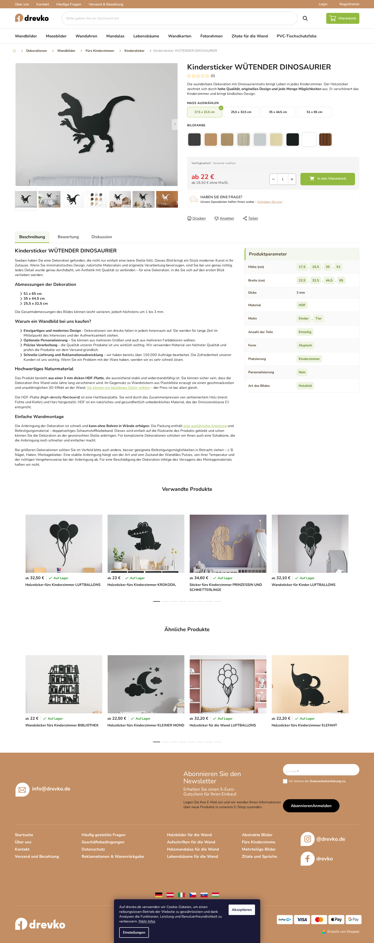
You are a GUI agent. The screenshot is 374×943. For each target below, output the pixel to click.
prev (18, 556)
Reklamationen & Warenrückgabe (113, 856)
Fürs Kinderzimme (258, 842)
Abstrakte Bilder (257, 834)
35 (328, 267)
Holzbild (305, 386)
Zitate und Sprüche (259, 856)
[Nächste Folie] (175, 124)
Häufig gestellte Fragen (104, 834)
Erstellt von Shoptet (343, 931)
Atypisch (305, 345)
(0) (213, 75)
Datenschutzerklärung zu (327, 781)
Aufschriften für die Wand (191, 842)
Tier (318, 318)
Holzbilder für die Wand (189, 834)
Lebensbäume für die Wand (192, 856)
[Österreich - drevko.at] (170, 894)
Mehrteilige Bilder (259, 849)
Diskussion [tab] (101, 237)
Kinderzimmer (309, 359)
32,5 (315, 280)
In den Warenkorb (327, 179)
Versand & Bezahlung (106, 4)
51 (338, 267)
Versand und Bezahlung (37, 856)
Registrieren (349, 4)
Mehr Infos (147, 921)
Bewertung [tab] (68, 237)
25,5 (315, 267)
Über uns (22, 4)
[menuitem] (25, 36)
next (355, 556)
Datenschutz (93, 849)
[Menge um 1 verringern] (273, 179)
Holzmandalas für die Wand (193, 849)
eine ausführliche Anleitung (205, 426)
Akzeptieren (242, 909)
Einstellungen (134, 932)
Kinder (304, 318)
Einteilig (305, 332)
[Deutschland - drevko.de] (158, 894)
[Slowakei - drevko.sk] (204, 894)
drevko (324, 858)
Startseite (24, 834)
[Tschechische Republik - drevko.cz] (192, 894)
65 (341, 280)
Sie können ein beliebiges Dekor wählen (118, 387)
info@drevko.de (51, 788)
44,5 (329, 280)
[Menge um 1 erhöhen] (292, 179)
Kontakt (42, 4)
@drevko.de (330, 838)
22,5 (302, 280)
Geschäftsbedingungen (103, 842)
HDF (302, 305)
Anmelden (322, 805)
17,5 (302, 267)
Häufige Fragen (68, 4)
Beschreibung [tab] (32, 237)
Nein (302, 372)
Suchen (305, 18)
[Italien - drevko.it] (181, 894)
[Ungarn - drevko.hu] (215, 894)
